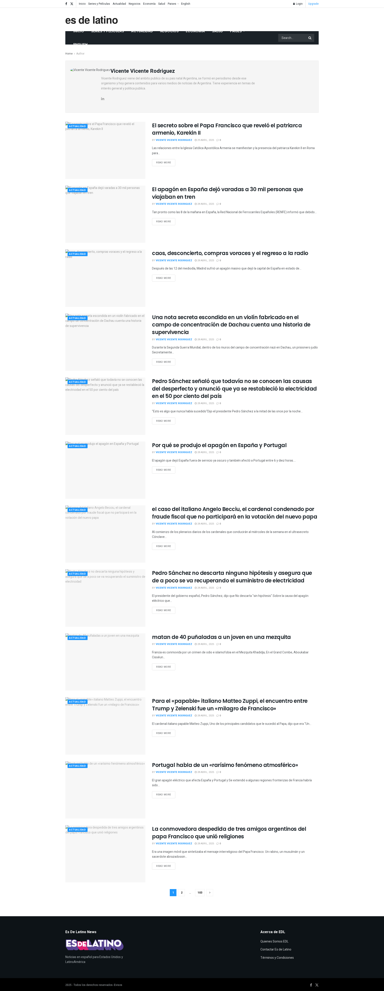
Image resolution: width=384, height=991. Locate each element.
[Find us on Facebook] (66, 4)
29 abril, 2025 (205, 140)
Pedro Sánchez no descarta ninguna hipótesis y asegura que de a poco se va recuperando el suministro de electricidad (232, 576)
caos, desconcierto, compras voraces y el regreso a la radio (230, 253)
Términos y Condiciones (277, 957)
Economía (149, 4)
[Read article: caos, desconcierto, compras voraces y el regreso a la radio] (105, 278)
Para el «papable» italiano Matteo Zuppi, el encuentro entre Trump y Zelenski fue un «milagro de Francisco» (230, 704)
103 (200, 892)
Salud (161, 4)
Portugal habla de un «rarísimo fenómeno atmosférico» (225, 765)
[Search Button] (310, 38)
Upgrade (313, 4)
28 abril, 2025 (205, 204)
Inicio (82, 4)
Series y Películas (99, 4)
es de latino (91, 19)
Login (299, 4)
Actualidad (119, 4)
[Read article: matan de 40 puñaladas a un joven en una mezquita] (105, 662)
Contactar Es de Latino (275, 949)
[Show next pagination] (209, 892)
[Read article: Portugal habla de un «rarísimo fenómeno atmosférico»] (105, 790)
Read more (165, 161)
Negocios (134, 4)
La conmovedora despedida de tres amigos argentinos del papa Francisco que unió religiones (229, 832)
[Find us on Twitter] (71, 4)
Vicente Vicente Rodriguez (174, 140)
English (185, 4)
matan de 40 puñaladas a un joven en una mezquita (221, 637)
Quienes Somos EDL (274, 941)
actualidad (77, 126)
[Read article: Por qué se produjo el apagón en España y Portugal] (105, 470)
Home (69, 54)
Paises (172, 4)
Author (80, 54)
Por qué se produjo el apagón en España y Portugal (219, 445)
